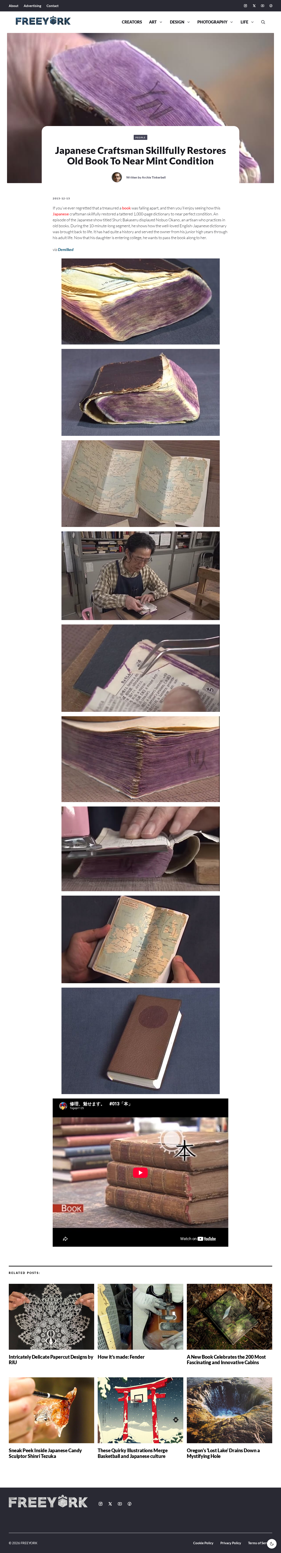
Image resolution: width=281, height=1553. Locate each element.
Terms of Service (260, 1543)
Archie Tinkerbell (154, 177)
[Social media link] (245, 5)
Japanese (61, 213)
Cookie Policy (203, 1543)
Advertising (32, 6)
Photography (212, 22)
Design (177, 22)
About (13, 6)
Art (153, 22)
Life (244, 22)
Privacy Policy (230, 1543)
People (140, 137)
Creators (132, 22)
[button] (261, 22)
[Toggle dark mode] (272, 1544)
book (126, 208)
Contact (53, 6)
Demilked (66, 249)
